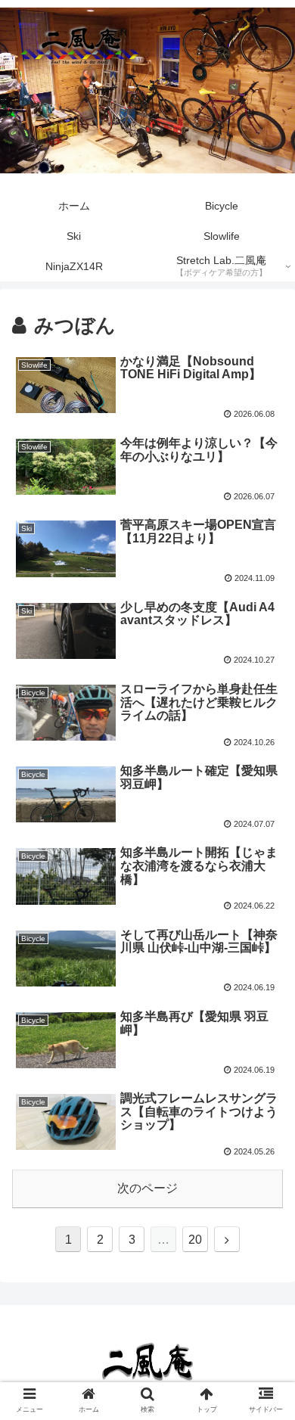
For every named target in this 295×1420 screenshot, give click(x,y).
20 (195, 1239)
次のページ (147, 1188)
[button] (265, 1272)
